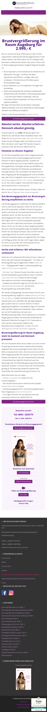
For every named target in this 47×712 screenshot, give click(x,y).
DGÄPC (28, 320)
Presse (4, 583)
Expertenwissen (7, 655)
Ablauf (4, 562)
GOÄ (37, 371)
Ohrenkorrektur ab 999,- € (10, 647)
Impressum (23, 702)
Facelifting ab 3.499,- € (9, 650)
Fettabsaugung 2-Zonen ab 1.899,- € (13, 624)
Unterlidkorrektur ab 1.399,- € (11, 641)
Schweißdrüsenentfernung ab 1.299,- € (14, 633)
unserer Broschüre (36, 138)
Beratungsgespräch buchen (23, 428)
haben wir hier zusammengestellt (14, 268)
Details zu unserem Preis (12, 378)
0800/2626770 (27, 526)
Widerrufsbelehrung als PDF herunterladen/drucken (18, 579)
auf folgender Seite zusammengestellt (24, 192)
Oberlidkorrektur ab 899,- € (10, 638)
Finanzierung (6, 558)
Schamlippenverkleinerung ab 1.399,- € (14, 635)
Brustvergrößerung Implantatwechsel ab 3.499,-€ (17, 610)
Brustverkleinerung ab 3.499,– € (12, 621)
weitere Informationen (10, 386)
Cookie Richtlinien (23, 707)
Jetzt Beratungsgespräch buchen (23, 119)
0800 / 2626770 (25, 414)
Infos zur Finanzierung (23, 481)
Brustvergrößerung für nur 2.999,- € (13, 607)
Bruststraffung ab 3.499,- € (10, 619)
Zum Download (24, 473)
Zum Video (23, 495)
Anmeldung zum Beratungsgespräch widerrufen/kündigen (20, 575)
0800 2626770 (26, 8)
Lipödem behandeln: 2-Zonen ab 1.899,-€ (15, 652)
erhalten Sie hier (32, 114)
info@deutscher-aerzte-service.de (17, 547)
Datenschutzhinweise (23, 704)
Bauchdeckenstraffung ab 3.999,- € (13, 627)
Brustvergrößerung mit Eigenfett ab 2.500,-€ (16, 613)
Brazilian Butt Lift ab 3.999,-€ (11, 630)
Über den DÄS (6, 566)
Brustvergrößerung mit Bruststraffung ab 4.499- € (18, 616)
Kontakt (4, 570)
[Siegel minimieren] (45, 699)
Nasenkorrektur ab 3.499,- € (11, 644)
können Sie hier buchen (23, 392)
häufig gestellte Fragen (18, 138)
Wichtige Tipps (8, 272)
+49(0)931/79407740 (13, 541)
